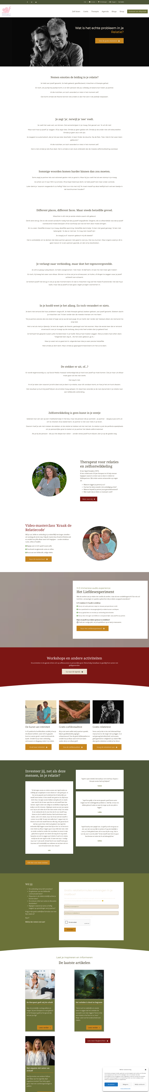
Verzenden (70, 930)
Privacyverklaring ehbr (125, 1088)
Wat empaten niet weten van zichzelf (38, 1069)
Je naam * (67, 904)
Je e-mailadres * (69, 910)
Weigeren (125, 1084)
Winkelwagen (103, 2)
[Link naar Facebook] (27, 2)
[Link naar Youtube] (36, 2)
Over (85, 2)
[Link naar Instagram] (32, 2)
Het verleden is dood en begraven (89, 1002)
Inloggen (113, 2)
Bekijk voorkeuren (140, 1084)
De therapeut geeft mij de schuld (40, 1002)
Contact (93, 2)
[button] (145, 1070)
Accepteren (111, 1084)
